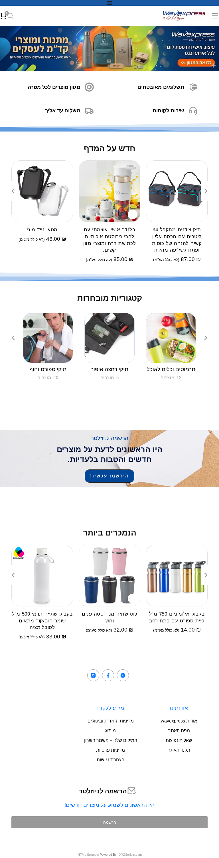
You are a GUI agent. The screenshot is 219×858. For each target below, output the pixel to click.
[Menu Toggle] (109, 3)
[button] (13, 191)
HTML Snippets (88, 854)
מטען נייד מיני (42, 229)
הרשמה (109, 822)
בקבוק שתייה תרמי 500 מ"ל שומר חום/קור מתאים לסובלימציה (42, 620)
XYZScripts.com (130, 854)
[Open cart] (3, 15)
